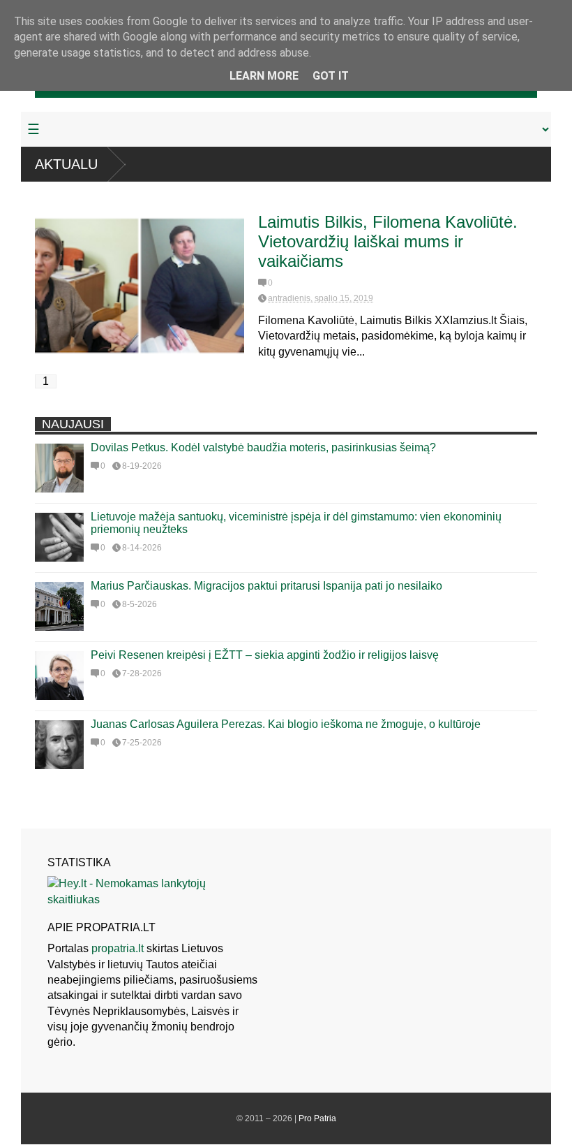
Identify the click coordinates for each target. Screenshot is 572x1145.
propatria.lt (117, 948)
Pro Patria (317, 1118)
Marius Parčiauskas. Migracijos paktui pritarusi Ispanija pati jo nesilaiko (266, 586)
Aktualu (66, 164)
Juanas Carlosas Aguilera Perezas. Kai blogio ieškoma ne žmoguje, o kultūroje (286, 724)
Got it (331, 75)
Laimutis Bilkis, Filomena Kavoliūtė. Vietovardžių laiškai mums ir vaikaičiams (388, 241)
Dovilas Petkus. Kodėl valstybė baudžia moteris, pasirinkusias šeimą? (263, 447)
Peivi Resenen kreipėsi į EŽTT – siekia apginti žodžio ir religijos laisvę (265, 655)
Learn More (264, 75)
